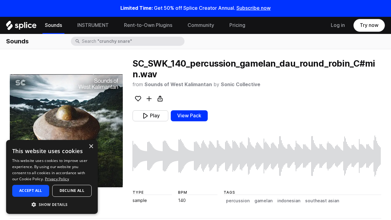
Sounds (53, 25)
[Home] (21, 27)
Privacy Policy (57, 179)
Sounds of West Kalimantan (178, 84)
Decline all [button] (72, 190)
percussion (238, 200)
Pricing (237, 25)
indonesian (288, 200)
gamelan (263, 200)
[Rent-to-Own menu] (177, 25)
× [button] (91, 146)
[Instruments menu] (113, 25)
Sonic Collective (240, 84)
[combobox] (132, 41)
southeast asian (322, 200)
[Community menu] (219, 25)
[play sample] (257, 156)
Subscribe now (253, 8)
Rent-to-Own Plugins (148, 25)
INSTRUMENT (93, 25)
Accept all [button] (30, 190)
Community (201, 25)
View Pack (189, 116)
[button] (52, 204)
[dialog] (52, 177)
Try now (369, 25)
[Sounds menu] (66, 25)
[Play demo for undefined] (66, 131)
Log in (338, 25)
